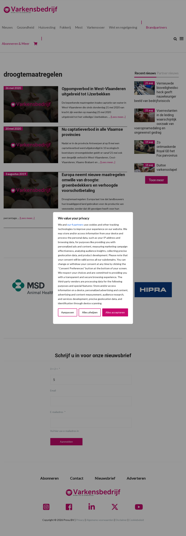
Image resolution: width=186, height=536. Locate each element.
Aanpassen (67, 312)
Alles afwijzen (90, 312)
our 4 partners (75, 224)
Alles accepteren (115, 312)
